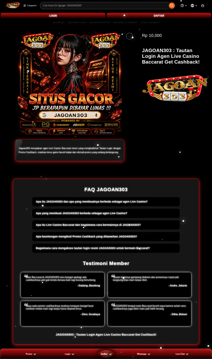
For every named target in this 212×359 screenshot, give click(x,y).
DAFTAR (159, 15)
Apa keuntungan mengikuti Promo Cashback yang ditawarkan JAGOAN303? (86, 236)
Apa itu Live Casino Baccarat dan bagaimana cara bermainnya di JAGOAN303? (88, 224)
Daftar (104, 353)
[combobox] (104, 5)
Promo (29, 354)
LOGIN (53, 15)
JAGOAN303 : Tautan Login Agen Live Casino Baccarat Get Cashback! (106, 334)
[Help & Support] (183, 5)
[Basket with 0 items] (202, 5)
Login (67, 354)
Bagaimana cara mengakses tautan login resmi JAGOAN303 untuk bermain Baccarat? (93, 248)
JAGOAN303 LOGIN (77, 22)
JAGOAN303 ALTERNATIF (125, 22)
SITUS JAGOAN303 (150, 22)
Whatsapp (142, 354)
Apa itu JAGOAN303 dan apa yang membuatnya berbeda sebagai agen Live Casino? (92, 201)
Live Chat (180, 354)
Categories (32, 5)
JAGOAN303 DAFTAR (99, 22)
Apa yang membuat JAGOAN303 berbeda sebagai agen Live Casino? (81, 213)
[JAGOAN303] (13, 7)
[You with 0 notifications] (194, 5)
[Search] (172, 5)
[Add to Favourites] (129, 36)
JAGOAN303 (58, 22)
